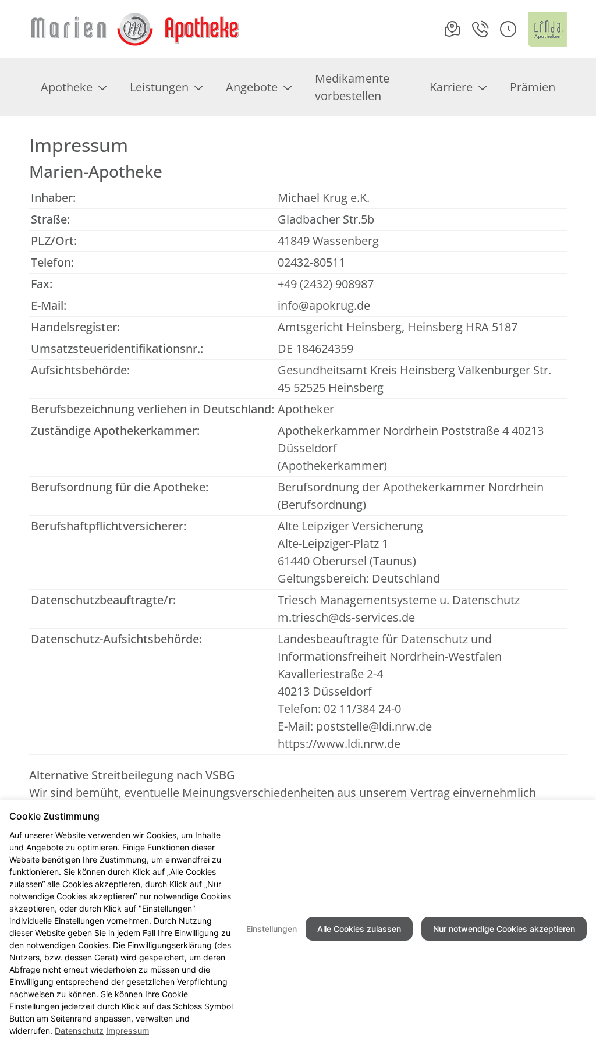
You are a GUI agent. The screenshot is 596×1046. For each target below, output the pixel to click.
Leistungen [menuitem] (159, 87)
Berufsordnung (322, 504)
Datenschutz (79, 1031)
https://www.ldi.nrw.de (339, 743)
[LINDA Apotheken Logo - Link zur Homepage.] (547, 29)
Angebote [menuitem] (252, 87)
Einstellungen (271, 929)
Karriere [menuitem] (451, 87)
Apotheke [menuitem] (67, 87)
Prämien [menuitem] (532, 87)
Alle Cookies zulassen (359, 929)
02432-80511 (311, 262)
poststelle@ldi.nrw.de (374, 726)
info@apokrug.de (324, 305)
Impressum (127, 1031)
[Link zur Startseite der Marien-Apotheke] (134, 29)
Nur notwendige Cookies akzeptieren (504, 929)
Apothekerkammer (332, 465)
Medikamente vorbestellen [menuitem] (352, 87)
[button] (508, 29)
